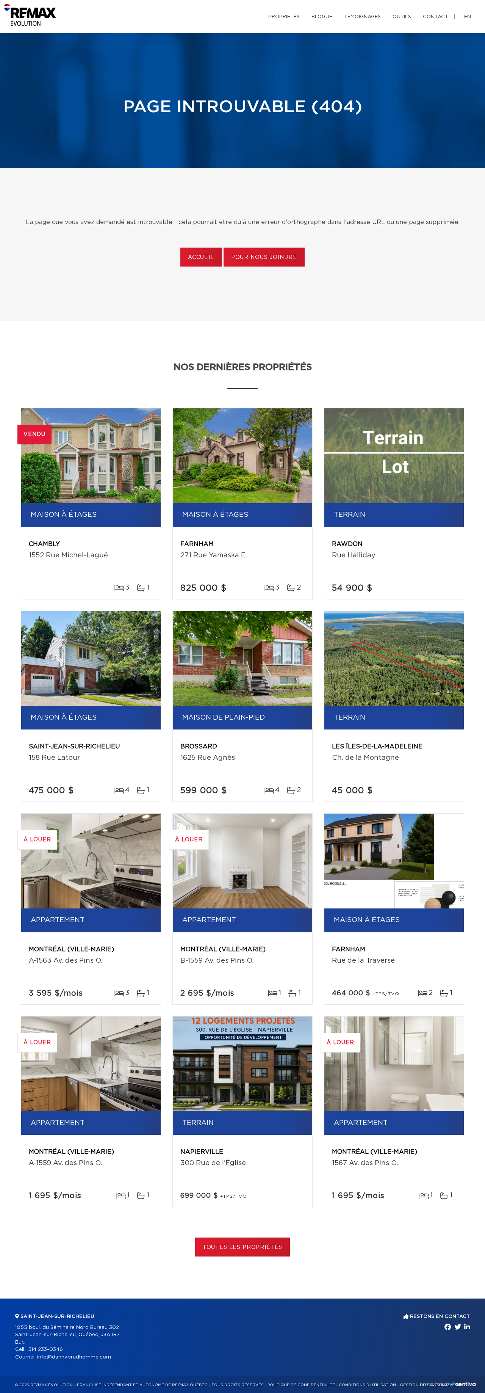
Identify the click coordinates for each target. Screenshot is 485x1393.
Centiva (464, 1384)
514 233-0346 (45, 1349)
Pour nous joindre (264, 257)
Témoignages (362, 16)
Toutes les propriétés (243, 1247)
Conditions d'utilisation (367, 1385)
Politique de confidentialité (301, 1385)
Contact (435, 16)
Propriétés (284, 16)
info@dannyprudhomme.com (74, 1357)
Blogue (321, 16)
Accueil (201, 257)
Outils (402, 16)
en (467, 16)
